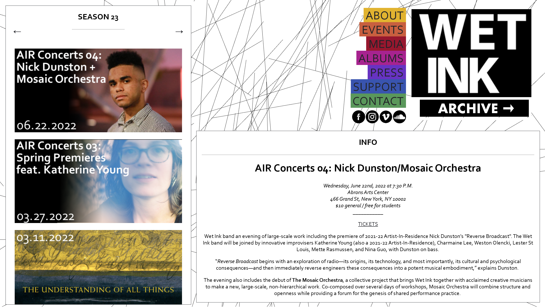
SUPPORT (378, 88)
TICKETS (368, 224)
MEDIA (386, 45)
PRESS (387, 73)
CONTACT (378, 102)
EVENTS (383, 30)
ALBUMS (381, 59)
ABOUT (385, 16)
